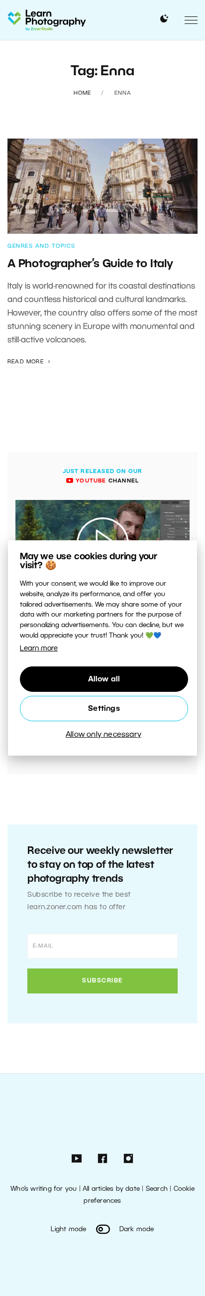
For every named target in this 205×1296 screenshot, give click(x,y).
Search (157, 1189)
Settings (104, 708)
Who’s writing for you (43, 1189)
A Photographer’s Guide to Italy (90, 264)
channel (106, 481)
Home (83, 93)
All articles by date (111, 1189)
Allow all (104, 679)
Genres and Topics (41, 246)
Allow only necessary (103, 734)
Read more (26, 361)
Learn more (39, 649)
